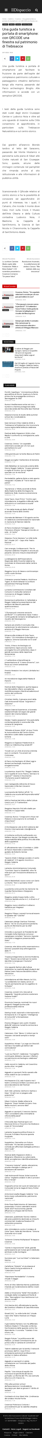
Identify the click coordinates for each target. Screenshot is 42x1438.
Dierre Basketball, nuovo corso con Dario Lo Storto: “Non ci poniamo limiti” (22, 882)
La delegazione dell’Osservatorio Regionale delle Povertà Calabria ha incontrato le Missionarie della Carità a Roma (21, 562)
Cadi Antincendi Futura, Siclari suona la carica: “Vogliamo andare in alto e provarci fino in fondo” (22, 1178)
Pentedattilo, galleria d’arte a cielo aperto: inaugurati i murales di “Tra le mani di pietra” (22, 480)
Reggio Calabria (18, 1433)
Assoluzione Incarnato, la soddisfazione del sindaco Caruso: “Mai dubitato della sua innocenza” (31, 267)
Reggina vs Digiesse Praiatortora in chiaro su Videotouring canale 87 (19, 744)
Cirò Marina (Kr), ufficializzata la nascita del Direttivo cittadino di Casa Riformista (22, 1306)
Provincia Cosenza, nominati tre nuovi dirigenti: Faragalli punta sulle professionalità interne (21, 1004)
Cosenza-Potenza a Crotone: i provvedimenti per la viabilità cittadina (21, 1406)
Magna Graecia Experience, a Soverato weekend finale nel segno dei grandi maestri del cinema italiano (21, 712)
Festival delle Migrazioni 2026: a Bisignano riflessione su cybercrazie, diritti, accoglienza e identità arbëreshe (21, 1157)
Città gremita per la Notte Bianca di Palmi (22, 454)
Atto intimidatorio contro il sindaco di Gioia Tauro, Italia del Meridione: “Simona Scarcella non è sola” (22, 1231)
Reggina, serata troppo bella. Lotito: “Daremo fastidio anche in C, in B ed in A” (22, 898)
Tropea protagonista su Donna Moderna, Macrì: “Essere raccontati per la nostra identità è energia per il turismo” (22, 959)
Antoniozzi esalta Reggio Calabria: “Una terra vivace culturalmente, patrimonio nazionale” (21, 1196)
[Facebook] (12, 58)
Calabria (11, 19)
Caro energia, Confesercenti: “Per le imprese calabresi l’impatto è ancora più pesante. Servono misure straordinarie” (21, 550)
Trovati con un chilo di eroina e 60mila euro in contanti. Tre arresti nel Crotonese (21, 753)
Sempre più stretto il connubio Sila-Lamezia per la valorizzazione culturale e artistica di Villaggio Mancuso (22, 627)
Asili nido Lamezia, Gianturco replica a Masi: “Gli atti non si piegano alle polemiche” (21, 1093)
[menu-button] (6, 10)
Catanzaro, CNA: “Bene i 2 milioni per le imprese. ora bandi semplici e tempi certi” (21, 1035)
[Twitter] (17, 58)
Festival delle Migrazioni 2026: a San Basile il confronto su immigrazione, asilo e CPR (22, 435)
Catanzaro (6, 326)
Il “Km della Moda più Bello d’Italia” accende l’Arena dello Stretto (19, 510)
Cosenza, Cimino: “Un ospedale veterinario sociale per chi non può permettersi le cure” (27, 294)
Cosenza (18, 19)
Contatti (6, 1429)
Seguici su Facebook (31, 1429)
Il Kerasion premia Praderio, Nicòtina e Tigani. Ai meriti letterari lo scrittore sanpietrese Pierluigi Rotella (21, 581)
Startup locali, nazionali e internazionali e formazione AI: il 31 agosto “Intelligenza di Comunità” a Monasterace (22, 1015)
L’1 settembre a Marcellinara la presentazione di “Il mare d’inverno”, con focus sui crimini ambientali (22, 662)
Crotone (14, 1435)
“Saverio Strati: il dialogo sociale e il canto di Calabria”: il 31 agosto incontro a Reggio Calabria (22, 860)
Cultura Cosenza (27, 24)
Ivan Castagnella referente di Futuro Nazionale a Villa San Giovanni (20, 785)
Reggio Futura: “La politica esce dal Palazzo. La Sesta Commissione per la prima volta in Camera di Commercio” (20, 1340)
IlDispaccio (7, 1433)
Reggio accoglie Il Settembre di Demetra (22, 460)
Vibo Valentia (23, 1435)
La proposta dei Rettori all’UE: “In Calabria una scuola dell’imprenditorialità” (22, 793)
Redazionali (9, 342)
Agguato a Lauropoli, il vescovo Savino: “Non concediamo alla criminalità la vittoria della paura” (21, 1114)
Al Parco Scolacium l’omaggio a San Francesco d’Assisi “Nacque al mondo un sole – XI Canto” (22, 530)
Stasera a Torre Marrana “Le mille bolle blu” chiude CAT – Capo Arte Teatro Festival (21, 540)
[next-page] (7, 334)
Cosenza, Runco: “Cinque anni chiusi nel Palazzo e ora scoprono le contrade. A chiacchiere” (21, 819)
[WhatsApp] (28, 58)
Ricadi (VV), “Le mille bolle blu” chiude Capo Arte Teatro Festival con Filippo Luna (21, 1315)
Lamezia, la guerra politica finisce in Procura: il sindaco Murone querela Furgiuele (20, 1134)
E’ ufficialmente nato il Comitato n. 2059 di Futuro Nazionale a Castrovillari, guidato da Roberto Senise (21, 850)
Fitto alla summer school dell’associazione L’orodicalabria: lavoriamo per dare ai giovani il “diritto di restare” (21, 1387)
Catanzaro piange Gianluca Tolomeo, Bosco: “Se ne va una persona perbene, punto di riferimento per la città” (21, 924)
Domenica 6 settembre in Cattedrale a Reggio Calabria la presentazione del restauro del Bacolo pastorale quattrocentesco (21, 603)
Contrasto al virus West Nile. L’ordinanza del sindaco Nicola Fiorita (22, 1397)
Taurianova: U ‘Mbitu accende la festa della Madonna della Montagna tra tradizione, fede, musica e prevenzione (21, 491)
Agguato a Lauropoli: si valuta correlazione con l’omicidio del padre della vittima (20, 1363)
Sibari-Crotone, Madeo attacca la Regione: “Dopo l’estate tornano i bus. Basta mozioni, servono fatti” (21, 1103)
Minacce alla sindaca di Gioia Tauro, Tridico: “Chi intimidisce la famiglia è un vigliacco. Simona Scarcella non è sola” (21, 637)
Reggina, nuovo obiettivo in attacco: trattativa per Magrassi (20, 906)
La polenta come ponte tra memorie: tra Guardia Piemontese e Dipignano (21, 890)
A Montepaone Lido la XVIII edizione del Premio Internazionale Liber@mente (21, 828)
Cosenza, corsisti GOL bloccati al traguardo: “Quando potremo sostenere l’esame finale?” (21, 994)
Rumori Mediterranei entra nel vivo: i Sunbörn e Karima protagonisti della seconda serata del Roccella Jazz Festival (22, 406)
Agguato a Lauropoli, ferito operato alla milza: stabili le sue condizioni (21, 1073)
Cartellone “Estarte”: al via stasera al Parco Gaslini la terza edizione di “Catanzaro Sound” (20, 1268)
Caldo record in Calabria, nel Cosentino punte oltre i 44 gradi (21, 1065)
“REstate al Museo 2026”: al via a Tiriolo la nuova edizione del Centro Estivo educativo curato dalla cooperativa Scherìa (21, 733)
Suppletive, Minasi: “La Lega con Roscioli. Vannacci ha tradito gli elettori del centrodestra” (22, 1046)
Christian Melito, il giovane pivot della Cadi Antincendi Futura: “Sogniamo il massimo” (20, 701)
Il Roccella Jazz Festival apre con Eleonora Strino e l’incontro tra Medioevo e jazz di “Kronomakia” (22, 1124)
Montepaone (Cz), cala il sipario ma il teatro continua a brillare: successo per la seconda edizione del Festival (22, 1083)
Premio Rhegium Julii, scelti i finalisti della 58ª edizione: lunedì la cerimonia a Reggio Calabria (21, 1025)
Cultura (18, 24)
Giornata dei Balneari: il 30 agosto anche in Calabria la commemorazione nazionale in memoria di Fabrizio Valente (22, 520)
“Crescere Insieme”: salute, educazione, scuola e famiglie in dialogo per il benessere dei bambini (21, 1167)
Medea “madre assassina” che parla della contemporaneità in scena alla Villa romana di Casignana (22, 722)
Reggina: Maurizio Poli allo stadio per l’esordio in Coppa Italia (20, 809)
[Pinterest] (22, 58)
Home (4, 19)
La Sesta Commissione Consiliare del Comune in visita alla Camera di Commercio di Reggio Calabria (20, 592)
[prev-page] (3, 334)
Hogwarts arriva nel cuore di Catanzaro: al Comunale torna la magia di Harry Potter (22, 1187)
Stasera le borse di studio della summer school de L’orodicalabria (21, 416)
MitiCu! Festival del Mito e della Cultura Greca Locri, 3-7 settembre (21, 801)
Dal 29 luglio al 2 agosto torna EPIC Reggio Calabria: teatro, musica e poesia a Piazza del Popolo (27, 366)
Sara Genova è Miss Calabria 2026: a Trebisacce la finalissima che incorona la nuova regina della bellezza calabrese (22, 425)
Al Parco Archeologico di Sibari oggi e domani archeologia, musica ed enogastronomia (20, 763)
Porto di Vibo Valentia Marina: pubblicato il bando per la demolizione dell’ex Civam (22, 1286)
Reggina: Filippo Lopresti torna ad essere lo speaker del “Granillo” (22, 914)
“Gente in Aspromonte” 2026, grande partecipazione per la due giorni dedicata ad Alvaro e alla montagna (22, 1250)
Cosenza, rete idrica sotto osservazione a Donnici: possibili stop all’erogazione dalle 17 (22, 949)
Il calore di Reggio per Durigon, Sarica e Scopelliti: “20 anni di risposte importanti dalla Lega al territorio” (26, 353)
